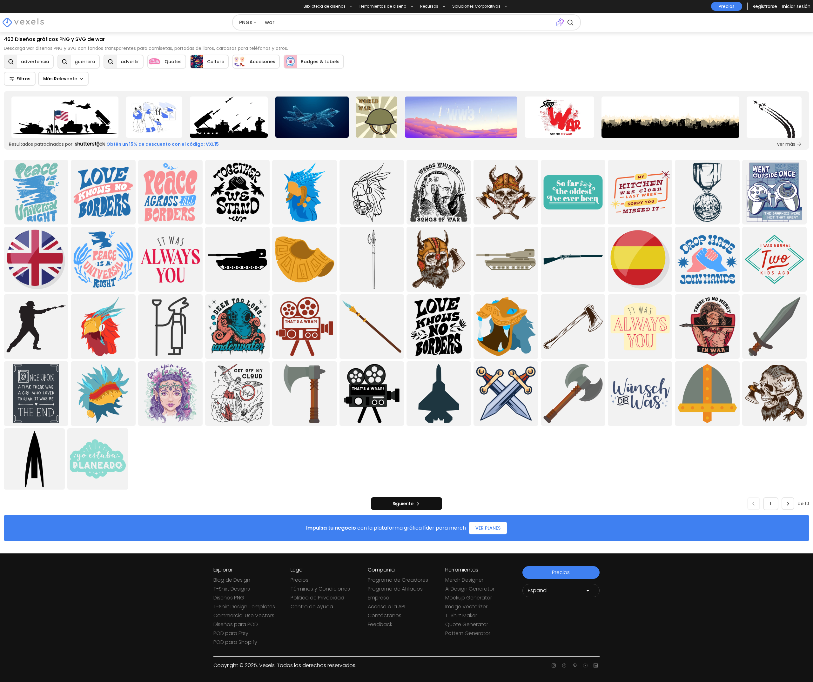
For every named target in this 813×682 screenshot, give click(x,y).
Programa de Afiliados (395, 588)
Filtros (23, 79)
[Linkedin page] (596, 665)
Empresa (378, 597)
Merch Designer (464, 580)
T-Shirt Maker (461, 615)
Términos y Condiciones (320, 588)
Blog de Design (231, 580)
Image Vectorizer (466, 606)
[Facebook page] (564, 665)
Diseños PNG (228, 597)
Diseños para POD (235, 624)
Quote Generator (466, 624)
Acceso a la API (386, 606)
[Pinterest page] (575, 665)
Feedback (380, 624)
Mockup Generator (468, 597)
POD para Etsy (230, 633)
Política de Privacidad (317, 597)
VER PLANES (488, 528)
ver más (786, 144)
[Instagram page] (554, 665)
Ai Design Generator (469, 588)
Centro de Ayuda (312, 606)
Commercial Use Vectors (243, 615)
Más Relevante (60, 79)
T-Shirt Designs (231, 588)
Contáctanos (384, 615)
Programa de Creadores (398, 580)
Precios (299, 580)
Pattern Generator (467, 633)
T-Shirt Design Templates (244, 606)
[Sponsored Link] (65, 117)
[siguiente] (788, 503)
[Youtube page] (585, 665)
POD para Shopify (235, 642)
